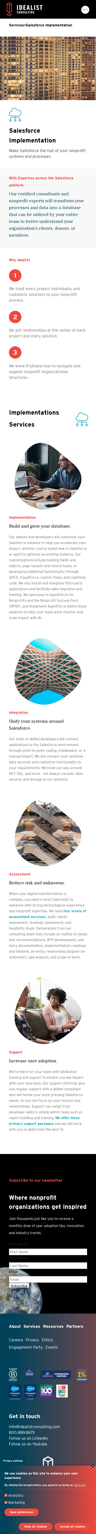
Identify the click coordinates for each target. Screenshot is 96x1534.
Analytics (15, 1495)
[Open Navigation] (85, 10)
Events (52, 1347)
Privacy (32, 1340)
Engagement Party (26, 1347)
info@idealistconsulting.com (34, 1426)
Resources (53, 1326)
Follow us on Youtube (28, 1444)
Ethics (47, 1340)
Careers (16, 1340)
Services (16, 25)
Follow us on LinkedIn (28, 1438)
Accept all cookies (72, 1526)
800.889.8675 (22, 1432)
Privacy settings (13, 1460)
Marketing (16, 1502)
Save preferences (21, 1512)
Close (93, 1465)
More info (80, 1485)
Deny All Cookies (35, 1526)
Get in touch (24, 1416)
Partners (74, 1326)
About (15, 1326)
